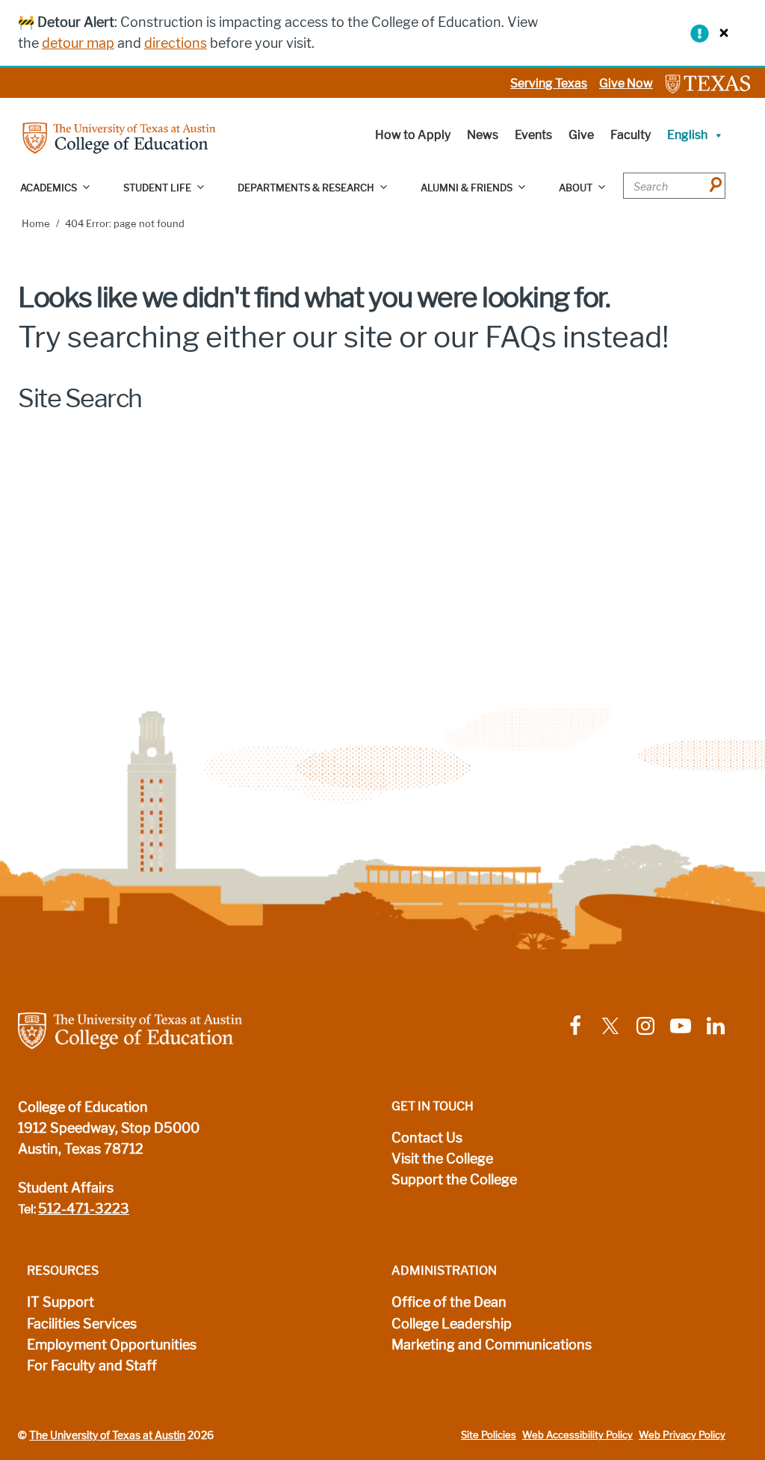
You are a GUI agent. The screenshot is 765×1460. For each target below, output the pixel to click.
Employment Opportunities (111, 1345)
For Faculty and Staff (92, 1366)
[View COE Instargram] (645, 1025)
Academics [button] (48, 188)
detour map (78, 43)
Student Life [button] (157, 188)
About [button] (575, 188)
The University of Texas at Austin (107, 1435)
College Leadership (451, 1324)
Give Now (626, 83)
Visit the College (442, 1159)
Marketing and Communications (491, 1345)
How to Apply (412, 135)
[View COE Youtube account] (680, 1025)
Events (533, 135)
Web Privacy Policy (682, 1435)
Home (36, 223)
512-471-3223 (83, 1209)
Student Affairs (66, 1188)
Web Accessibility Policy (577, 1435)
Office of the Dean (449, 1302)
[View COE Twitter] (610, 1025)
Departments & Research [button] (306, 188)
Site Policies (488, 1435)
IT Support (60, 1302)
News (482, 135)
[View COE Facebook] (575, 1025)
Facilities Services (82, 1324)
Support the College (454, 1180)
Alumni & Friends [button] (466, 188)
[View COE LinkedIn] (715, 1025)
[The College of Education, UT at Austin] (119, 137)
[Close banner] (720, 32)
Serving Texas (548, 83)
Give (581, 135)
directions (175, 43)
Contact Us (426, 1138)
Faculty (630, 135)
